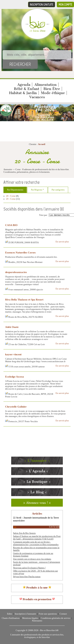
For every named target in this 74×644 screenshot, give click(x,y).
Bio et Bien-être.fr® (49, 630)
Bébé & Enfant (26, 89)
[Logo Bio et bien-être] (37, 31)
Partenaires (37, 621)
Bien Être (51, 89)
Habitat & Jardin (23, 93)
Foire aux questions (48, 614)
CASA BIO (11, 225)
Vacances (37, 97)
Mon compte (65, 4)
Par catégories (58, 190)
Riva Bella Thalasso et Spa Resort (24, 299)
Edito (9, 614)
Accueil (41, 144)
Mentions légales (30, 618)
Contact (63, 614)
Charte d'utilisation (11, 618)
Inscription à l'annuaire (25, 614)
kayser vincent (13, 354)
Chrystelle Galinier (16, 406)
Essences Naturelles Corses (20, 252)
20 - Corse (10, 196)
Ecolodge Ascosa (14, 376)
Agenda (23, 85)
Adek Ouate (12, 326)
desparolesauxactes (16, 272)
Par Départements (15, 190)
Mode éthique (53, 93)
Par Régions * (37, 190)
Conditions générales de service (55, 618)
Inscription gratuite (41, 4)
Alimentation (45, 85)
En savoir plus (62, 241)
